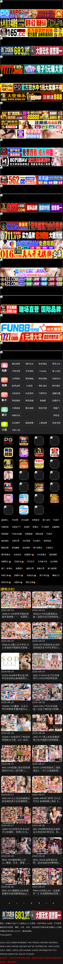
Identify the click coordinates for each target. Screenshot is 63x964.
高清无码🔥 (6, 582)
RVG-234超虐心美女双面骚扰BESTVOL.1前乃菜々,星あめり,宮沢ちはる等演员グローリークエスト (16, 772)
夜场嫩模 (15, 547)
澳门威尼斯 (52, 568)
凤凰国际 (5, 533)
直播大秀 (40, 568)
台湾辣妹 (16, 378)
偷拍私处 (47, 540)
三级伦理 (16, 371)
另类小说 (16, 430)
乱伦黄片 (37, 540)
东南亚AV (56, 378)
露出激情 (29, 408)
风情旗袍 (16, 400)
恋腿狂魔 (56, 393)
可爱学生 (43, 393)
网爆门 (56, 408)
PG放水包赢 (17, 533)
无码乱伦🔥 (19, 561)
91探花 (29, 385)
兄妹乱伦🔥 (31, 575)
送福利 (27, 527)
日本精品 (29, 371)
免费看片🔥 (29, 554)
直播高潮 (29, 533)
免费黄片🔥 (6, 561)
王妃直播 (26, 540)
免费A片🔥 (18, 575)
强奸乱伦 (29, 363)
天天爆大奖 (42, 561)
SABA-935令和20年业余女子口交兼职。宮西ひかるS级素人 (16, 831)
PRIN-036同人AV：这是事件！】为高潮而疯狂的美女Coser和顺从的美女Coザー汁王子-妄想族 (47, 895)
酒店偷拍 (5, 540)
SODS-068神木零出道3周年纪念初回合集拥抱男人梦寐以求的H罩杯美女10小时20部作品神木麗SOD (16, 680)
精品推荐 (16, 363)
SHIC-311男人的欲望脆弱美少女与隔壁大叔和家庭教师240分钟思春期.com (47, 739)
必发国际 (26, 547)
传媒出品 (16, 415)
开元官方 (31, 561)
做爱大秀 (30, 568)
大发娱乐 (49, 547)
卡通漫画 (16, 408)
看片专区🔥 (44, 575)
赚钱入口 (56, 575)
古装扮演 (16, 393)
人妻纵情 (43, 422)
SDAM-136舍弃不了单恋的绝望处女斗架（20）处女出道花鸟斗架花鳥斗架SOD (16, 739)
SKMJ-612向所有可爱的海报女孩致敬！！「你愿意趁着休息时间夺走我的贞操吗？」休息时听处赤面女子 (16, 618)
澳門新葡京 (6, 554)
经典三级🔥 (6, 575)
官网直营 (35, 520)
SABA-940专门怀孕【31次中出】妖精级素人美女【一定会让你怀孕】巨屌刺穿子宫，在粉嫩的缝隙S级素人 (47, 803)
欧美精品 (43, 363)
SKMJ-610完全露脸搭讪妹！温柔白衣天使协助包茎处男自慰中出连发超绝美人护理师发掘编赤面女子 (47, 618)
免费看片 (19, 568)
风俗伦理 (56, 422)
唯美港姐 (43, 378)
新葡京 (35, 527)
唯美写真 (43, 408)
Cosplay (43, 371)
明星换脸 (29, 400)
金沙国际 (54, 561)
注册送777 (16, 527)
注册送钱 (5, 527)
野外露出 (56, 385)
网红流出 (43, 385)
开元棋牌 (25, 520)
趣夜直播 (5, 547)
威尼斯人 (5, 520)
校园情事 (29, 422)
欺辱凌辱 (16, 385)
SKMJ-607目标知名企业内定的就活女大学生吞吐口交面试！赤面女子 (47, 647)
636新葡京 (41, 554)
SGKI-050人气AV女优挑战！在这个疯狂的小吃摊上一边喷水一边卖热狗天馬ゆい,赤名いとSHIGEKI (47, 710)
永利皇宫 (17, 554)
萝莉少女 (56, 363)
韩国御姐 (29, 378)
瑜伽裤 (43, 400)
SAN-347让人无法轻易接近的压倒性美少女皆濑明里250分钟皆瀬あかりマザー (16, 801)
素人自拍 (56, 371)
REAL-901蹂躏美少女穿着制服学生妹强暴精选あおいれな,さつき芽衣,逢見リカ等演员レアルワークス (16, 895)
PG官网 (15, 520)
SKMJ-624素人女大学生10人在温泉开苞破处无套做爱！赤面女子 (15, 647)
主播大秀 (15, 540)
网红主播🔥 (31, 582)
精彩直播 (39, 533)
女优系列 (29, 393)
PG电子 (56, 520)
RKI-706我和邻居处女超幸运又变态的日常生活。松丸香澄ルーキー (47, 831)
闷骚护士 (56, 400)
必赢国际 (56, 527)
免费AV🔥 (18, 582)
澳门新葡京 (38, 547)
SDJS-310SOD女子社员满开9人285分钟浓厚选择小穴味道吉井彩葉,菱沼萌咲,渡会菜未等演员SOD (46, 680)
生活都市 (16, 422)
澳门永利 (46, 520)
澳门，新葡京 (6, 568)
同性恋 (56, 415)
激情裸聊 (53, 554)
